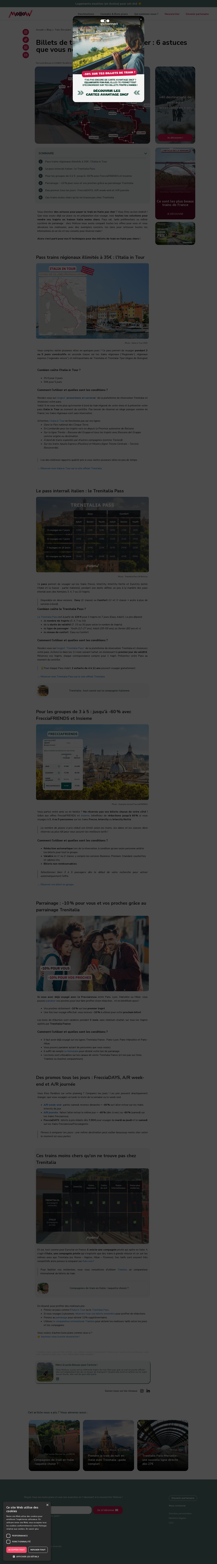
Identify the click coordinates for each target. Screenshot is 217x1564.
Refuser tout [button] (38, 1549)
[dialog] (27, 1531)
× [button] (47, 1505)
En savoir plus (32, 1528)
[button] (27, 1556)
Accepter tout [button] (16, 1549)
